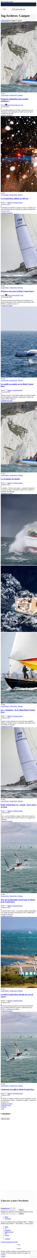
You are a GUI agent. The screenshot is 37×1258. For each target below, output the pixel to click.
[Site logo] (18, 10)
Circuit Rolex (5, 95)
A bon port (4, 20)
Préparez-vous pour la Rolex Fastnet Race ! (17, 291)
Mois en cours (5, 1119)
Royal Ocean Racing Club (15, 105)
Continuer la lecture (7, 115)
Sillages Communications (15, 202)
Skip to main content (7, 1)
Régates (20, 95)
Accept (3, 1256)
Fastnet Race (13, 95)
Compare (7, 1239)
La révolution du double (10, 479)
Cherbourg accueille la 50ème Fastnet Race (17, 1089)
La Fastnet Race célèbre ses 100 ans (14, 198)
